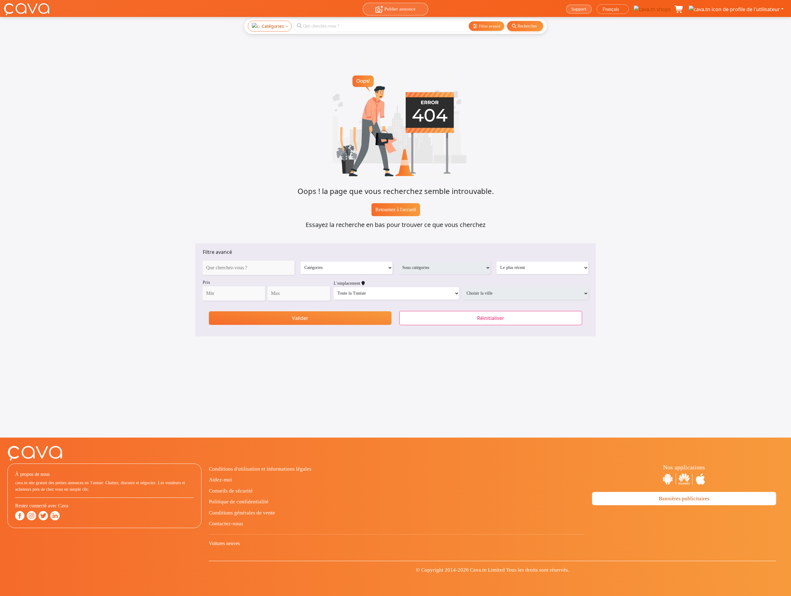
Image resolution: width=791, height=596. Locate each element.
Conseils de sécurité (231, 491)
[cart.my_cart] (679, 9)
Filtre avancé (217, 252)
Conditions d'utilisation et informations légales (260, 469)
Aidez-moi (220, 480)
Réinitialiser (490, 318)
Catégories (273, 26)
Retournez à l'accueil (395, 209)
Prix (206, 282)
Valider (300, 318)
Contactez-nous (226, 524)
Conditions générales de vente (242, 513)
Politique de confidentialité (239, 502)
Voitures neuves (224, 543)
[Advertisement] (395, 394)
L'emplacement (348, 283)
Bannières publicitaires (684, 499)
